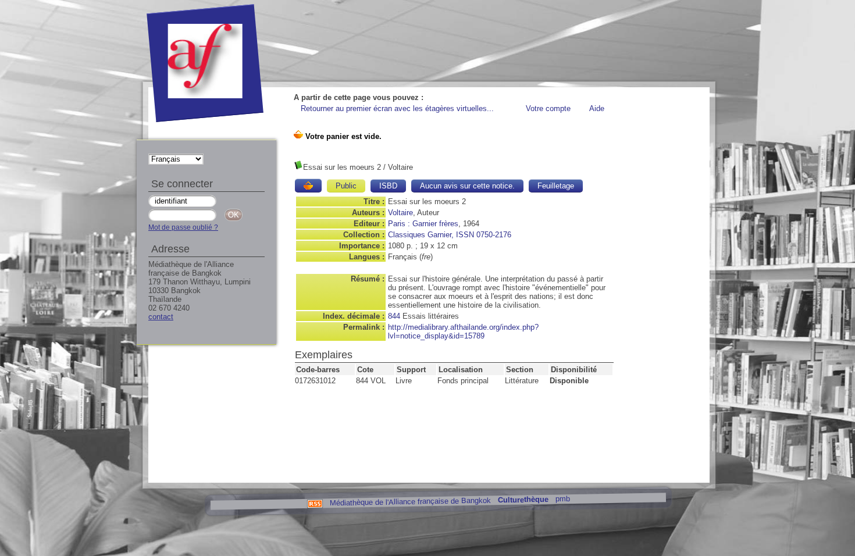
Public (346, 185)
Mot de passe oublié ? (183, 227)
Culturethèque (522, 500)
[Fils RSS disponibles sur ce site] (314, 502)
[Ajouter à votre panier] (308, 186)
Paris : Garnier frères (423, 223)
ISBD (388, 185)
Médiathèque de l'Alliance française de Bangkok (409, 501)
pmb (562, 498)
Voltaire (400, 212)
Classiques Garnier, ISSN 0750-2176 (449, 234)
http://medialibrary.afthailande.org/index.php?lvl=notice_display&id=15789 (463, 331)
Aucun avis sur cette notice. (467, 185)
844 (394, 316)
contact (160, 316)
